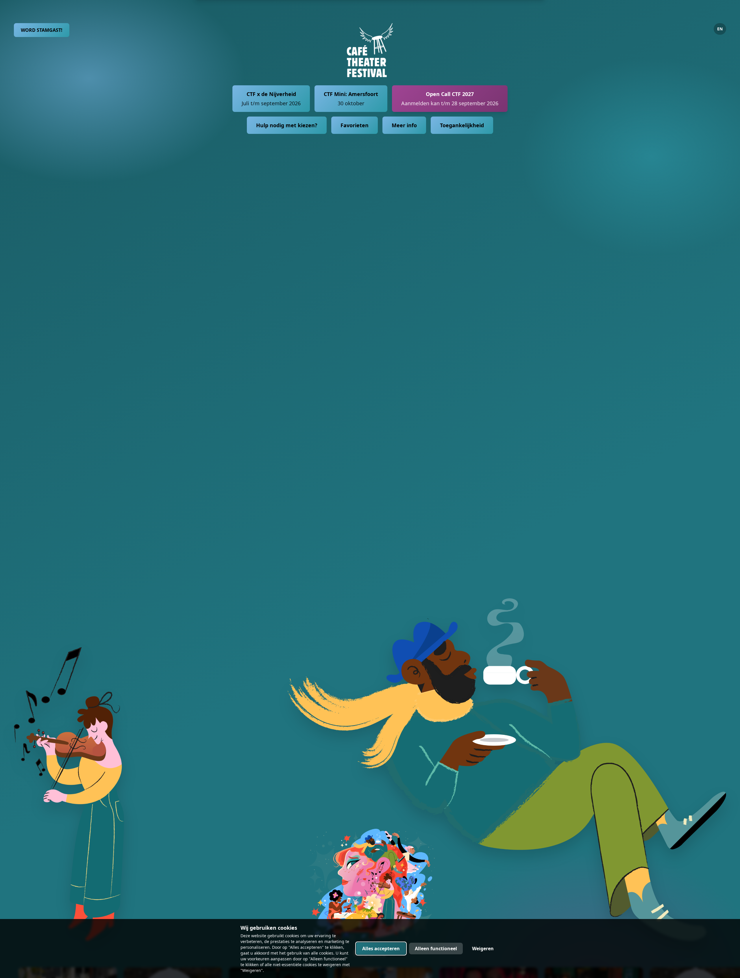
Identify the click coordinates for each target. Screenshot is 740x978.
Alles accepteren (381, 948)
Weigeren (483, 948)
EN (720, 29)
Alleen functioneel (436, 948)
